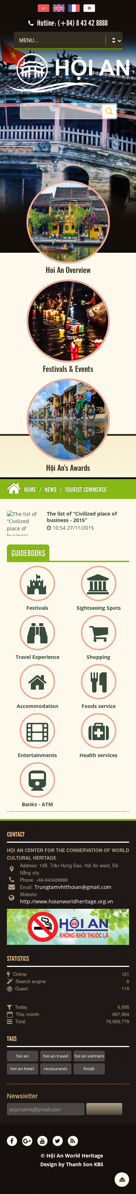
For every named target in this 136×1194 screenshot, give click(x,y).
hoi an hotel (22, 1068)
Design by (71, 1164)
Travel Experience (37, 657)
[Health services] (98, 736)
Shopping (98, 657)
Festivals (37, 607)
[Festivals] (37, 589)
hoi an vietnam (89, 1056)
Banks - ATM (37, 804)
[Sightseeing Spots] (98, 589)
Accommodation (37, 706)
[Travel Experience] (37, 638)
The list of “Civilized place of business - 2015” (82, 517)
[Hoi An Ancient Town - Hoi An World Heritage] (68, 72)
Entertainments (37, 755)
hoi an (22, 1056)
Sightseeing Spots (99, 607)
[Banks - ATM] (37, 785)
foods (89, 1068)
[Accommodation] (37, 687)
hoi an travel (55, 1056)
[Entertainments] (37, 736)
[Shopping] (98, 638)
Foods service (99, 706)
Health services (98, 755)
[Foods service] (99, 687)
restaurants (55, 1068)
